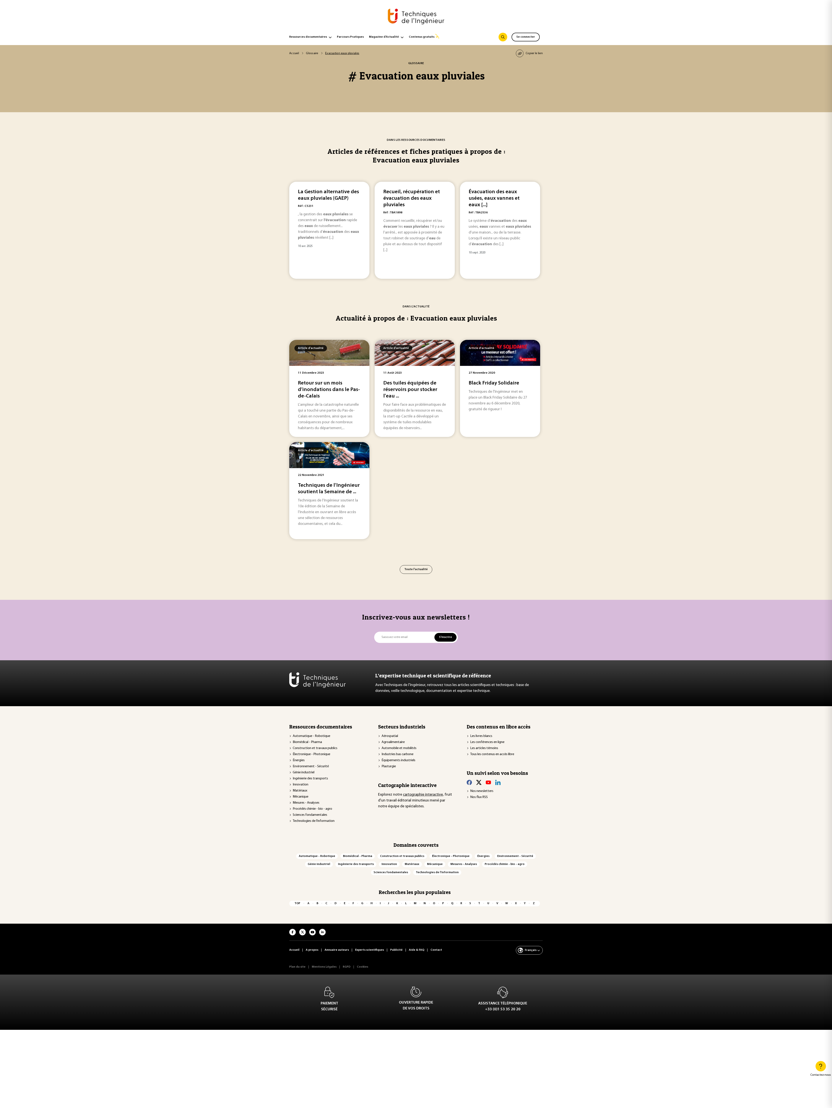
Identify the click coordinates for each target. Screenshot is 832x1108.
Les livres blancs (481, 736)
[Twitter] (478, 782)
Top (297, 903)
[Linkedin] (497, 782)
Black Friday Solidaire (494, 383)
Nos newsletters (481, 791)
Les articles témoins (484, 748)
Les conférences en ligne (487, 742)
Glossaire (312, 53)
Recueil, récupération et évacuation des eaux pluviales (411, 198)
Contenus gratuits (421, 37)
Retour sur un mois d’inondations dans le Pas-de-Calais (329, 390)
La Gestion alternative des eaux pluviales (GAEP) (328, 195)
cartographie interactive (423, 795)
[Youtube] (488, 782)
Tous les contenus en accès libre (492, 754)
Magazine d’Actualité (384, 37)
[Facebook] (469, 782)
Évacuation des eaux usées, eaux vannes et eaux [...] (494, 198)
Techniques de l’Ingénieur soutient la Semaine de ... (329, 489)
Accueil (294, 53)
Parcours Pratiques (350, 37)
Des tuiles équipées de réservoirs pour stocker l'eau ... (410, 390)
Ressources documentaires (308, 37)
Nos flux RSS (479, 797)
